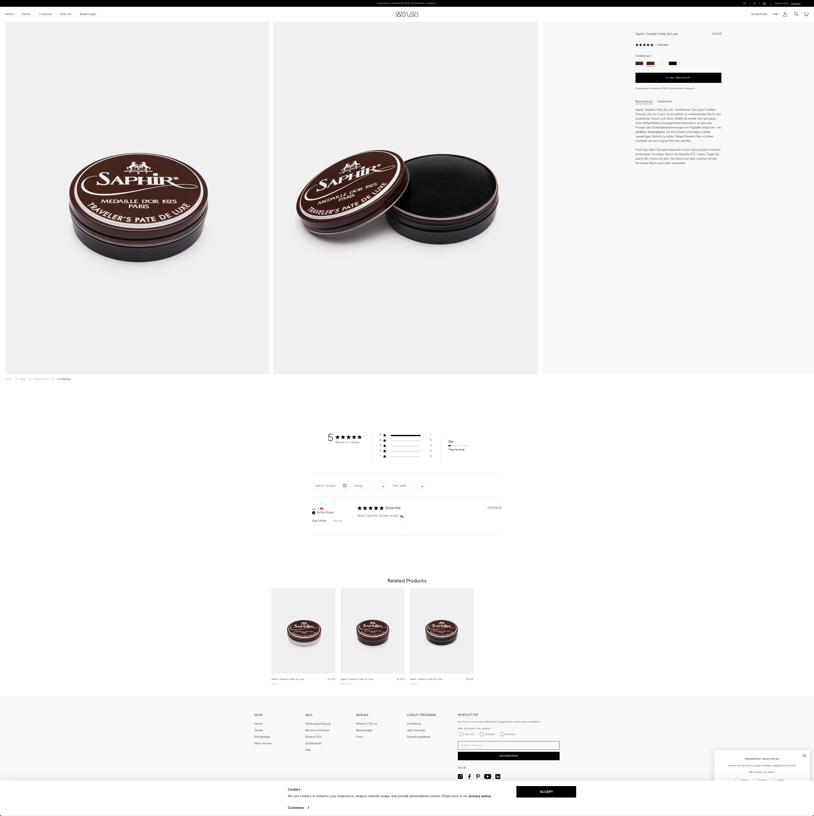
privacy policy (480, 796)
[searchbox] (326, 485)
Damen (26, 14)
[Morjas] (407, 14)
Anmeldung (414, 724)
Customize (296, 807)
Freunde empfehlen (419, 737)
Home (8, 379)
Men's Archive (262, 743)
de (764, 3)
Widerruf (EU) (313, 737)
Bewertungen (88, 14)
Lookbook (45, 14)
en (744, 3)
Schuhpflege (64, 379)
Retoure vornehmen (317, 730)
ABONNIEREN (508, 756)
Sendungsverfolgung (318, 724)
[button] (406, 436)
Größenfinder (759, 14)
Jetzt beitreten (416, 730)
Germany (795, 3)
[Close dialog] (804, 755)
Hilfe (775, 14)
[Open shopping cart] (806, 14)
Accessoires (41, 379)
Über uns (65, 14)
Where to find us (366, 724)
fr (754, 3)
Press (359, 737)
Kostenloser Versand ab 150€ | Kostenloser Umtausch (407, 3)
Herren (9, 14)
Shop (23, 379)
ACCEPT (546, 792)
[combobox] (369, 485)
